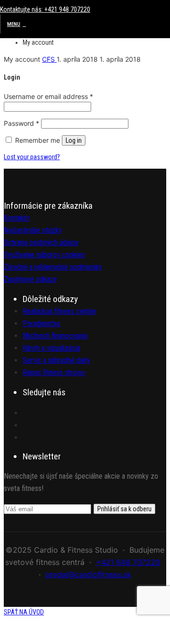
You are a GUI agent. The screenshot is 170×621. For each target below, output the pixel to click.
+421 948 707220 (128, 562)
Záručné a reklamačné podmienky (53, 266)
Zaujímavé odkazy (30, 279)
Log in (74, 140)
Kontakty (17, 217)
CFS (49, 59)
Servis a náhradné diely (56, 360)
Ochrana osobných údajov (41, 242)
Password (21, 123)
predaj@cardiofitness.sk (88, 574)
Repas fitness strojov (54, 372)
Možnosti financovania (55, 335)
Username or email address (48, 96)
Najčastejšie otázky (33, 230)
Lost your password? (32, 157)
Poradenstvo (41, 323)
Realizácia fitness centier (60, 311)
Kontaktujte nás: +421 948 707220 (45, 9)
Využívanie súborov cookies (44, 254)
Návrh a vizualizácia (51, 347)
